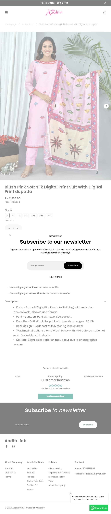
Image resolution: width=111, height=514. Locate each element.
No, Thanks (55, 276)
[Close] (10, 235)
